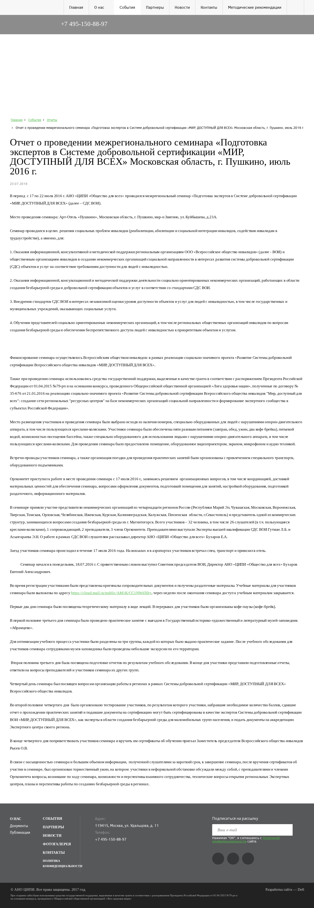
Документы (19, 826)
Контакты (209, 7)
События (127, 7)
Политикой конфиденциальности (246, 839)
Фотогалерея (57, 844)
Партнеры (155, 7)
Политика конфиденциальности (61, 863)
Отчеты (52, 120)
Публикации (20, 832)
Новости (182, 7)
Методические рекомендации (254, 7)
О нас (99, 7)
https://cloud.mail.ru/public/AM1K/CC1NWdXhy (111, 593)
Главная (76, 7)
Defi (301, 889)
